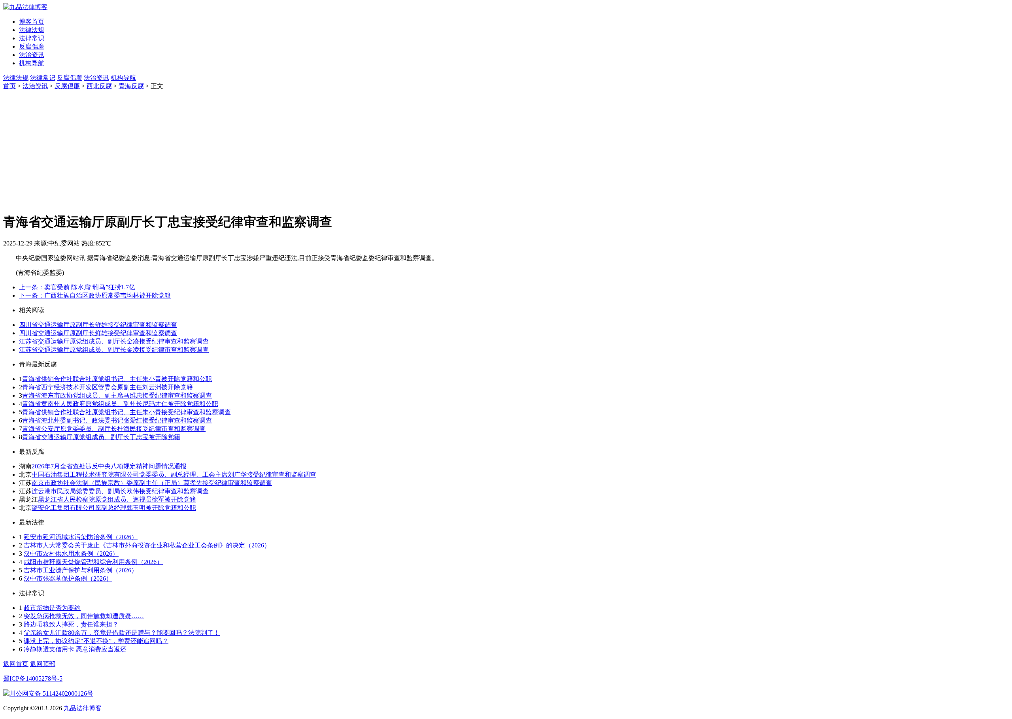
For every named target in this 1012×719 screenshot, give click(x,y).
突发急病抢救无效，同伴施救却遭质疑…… (84, 616)
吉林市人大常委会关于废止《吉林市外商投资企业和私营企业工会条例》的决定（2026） (147, 545)
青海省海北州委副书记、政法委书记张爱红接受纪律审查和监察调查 (117, 420)
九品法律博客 (83, 708)
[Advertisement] (506, 149)
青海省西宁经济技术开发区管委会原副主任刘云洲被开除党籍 (107, 387)
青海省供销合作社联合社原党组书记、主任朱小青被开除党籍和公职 (117, 379)
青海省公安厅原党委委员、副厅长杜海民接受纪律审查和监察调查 (114, 428)
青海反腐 (131, 86)
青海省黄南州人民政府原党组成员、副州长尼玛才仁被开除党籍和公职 (120, 403)
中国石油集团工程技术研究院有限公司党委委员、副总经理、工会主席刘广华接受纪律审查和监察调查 (174, 474)
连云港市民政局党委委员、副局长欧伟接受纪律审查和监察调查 (120, 491)
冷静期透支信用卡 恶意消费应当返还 (75, 649)
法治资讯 (31, 54)
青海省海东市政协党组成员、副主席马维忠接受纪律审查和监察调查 (117, 395)
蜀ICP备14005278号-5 (32, 678)
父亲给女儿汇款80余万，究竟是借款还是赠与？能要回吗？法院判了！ (122, 632)
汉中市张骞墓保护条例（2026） (68, 578)
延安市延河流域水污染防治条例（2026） (81, 537)
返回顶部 (42, 663)
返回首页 (15, 663)
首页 (9, 86)
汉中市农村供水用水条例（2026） (71, 553)
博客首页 (31, 21)
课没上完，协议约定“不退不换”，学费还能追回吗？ (96, 641)
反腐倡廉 (31, 46)
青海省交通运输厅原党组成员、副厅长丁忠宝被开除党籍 (101, 437)
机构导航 (31, 63)
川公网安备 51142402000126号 (51, 693)
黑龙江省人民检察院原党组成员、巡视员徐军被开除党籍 (117, 499)
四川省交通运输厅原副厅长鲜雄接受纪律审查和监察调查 (98, 324)
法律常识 (31, 38)
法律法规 (31, 29)
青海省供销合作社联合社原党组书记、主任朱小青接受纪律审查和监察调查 (126, 412)
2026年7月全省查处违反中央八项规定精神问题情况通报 (109, 466)
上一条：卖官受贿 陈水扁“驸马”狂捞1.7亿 (77, 287)
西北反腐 (99, 86)
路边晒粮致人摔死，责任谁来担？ (71, 624)
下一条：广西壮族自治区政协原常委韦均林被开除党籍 (95, 295)
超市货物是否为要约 (52, 607)
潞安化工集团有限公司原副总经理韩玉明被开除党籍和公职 (114, 507)
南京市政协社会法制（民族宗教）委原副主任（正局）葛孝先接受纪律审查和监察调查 (152, 482)
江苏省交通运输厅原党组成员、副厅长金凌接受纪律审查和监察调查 (114, 341)
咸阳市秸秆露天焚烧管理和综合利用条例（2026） (93, 562)
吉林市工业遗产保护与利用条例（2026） (81, 570)
